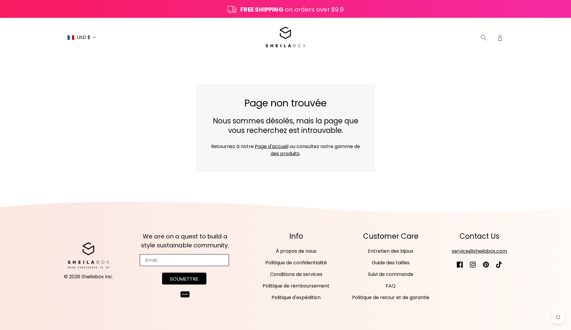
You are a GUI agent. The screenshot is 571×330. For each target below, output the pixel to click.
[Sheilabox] (285, 37)
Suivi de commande (390, 274)
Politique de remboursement (296, 285)
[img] (483, 37)
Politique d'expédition (296, 297)
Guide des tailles (391, 262)
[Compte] (500, 37)
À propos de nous (296, 251)
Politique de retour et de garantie (390, 297)
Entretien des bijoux (390, 251)
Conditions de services (296, 274)
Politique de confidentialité (296, 262)
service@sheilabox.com (479, 251)
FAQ (391, 285)
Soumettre (184, 279)
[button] (82, 37)
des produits (285, 153)
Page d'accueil (271, 146)
